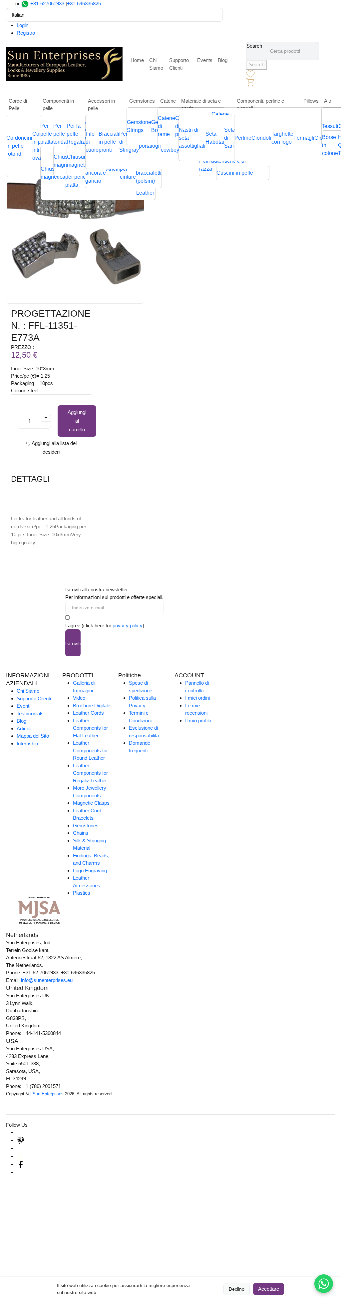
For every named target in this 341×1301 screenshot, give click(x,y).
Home (137, 60)
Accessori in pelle (101, 104)
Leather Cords (88, 713)
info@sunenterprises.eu (47, 980)
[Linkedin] (21, 1148)
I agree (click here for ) (104, 625)
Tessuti (330, 126)
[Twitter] (21, 1156)
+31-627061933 (47, 3)
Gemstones (142, 101)
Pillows (311, 101)
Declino (236, 1289)
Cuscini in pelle (234, 173)
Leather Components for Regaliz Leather (90, 773)
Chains (80, 833)
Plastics (81, 893)
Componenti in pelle (58, 104)
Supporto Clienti (179, 64)
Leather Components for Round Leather (90, 750)
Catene (168, 101)
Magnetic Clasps (91, 803)
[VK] (21, 1172)
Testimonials (30, 713)
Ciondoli (261, 138)
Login (22, 25)
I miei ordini (197, 698)
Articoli (24, 728)
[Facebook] (21, 1164)
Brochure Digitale (91, 705)
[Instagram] (21, 1132)
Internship (27, 743)
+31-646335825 (84, 3)
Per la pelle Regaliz (76, 134)
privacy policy (128, 625)
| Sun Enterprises (47, 1093)
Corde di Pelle (18, 104)
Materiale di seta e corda (201, 104)
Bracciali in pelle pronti (109, 142)
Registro (26, 33)
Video (79, 698)
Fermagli (303, 138)
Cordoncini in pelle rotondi (19, 146)
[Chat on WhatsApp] (323, 1283)
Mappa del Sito (33, 736)
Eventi (23, 706)
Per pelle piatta (46, 134)
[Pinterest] (21, 1140)
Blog (222, 60)
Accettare (268, 1289)
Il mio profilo (198, 720)
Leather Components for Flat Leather (90, 728)
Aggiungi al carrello (77, 420)
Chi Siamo (156, 64)
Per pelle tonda (60, 134)
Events (204, 60)
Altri (328, 101)
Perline (242, 138)
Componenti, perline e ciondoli (260, 104)
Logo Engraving (90, 870)
